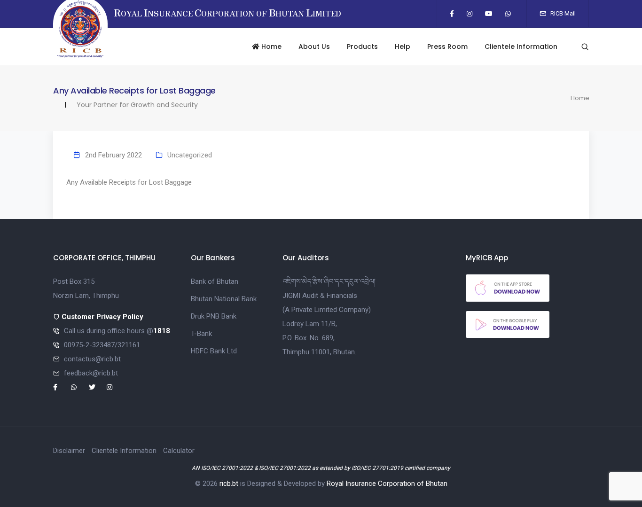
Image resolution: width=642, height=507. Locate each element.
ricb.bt (228, 483)
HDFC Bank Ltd (214, 351)
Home (270, 46)
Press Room (447, 46)
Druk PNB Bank (213, 316)
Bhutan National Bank (224, 299)
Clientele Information (521, 46)
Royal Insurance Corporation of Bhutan (387, 483)
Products (362, 46)
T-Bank (201, 333)
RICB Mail (562, 13)
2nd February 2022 (113, 155)
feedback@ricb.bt (91, 373)
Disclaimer (69, 450)
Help (402, 46)
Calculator (179, 450)
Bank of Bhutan (214, 281)
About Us (314, 46)
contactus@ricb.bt (92, 359)
